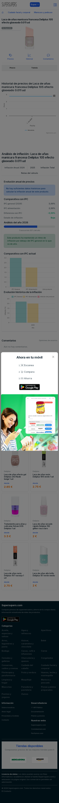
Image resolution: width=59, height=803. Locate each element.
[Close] (53, 356)
